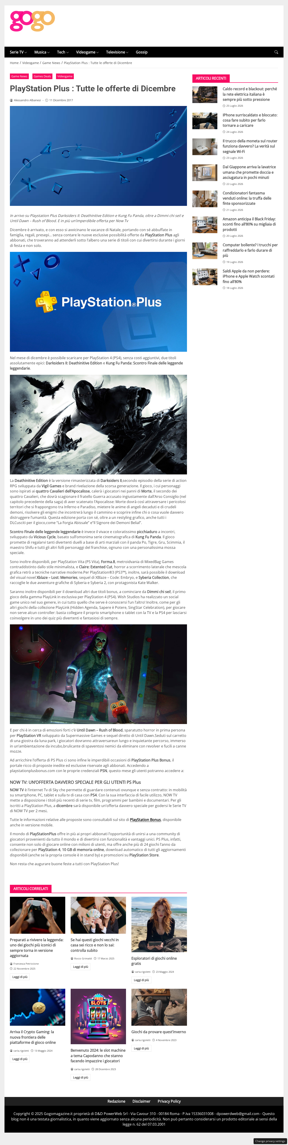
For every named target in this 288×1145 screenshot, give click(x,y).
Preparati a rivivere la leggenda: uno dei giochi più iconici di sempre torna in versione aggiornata (36, 947)
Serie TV (17, 52)
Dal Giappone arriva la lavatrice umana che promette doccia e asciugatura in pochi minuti (249, 172)
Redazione (116, 1101)
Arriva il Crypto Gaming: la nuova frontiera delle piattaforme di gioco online (33, 1037)
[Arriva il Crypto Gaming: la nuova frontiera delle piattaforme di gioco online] (37, 1007)
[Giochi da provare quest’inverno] (159, 1007)
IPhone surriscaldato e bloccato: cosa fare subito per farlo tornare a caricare (250, 120)
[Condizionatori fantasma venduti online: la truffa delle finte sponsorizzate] (204, 199)
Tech (61, 52)
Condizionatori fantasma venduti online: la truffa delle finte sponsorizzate (247, 198)
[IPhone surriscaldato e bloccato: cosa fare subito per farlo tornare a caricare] (204, 121)
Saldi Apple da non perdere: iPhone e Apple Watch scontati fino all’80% (248, 276)
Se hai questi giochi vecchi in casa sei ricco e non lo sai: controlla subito (95, 945)
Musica (40, 52)
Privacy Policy (169, 1101)
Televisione (115, 52)
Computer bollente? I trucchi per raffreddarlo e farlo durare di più (250, 250)
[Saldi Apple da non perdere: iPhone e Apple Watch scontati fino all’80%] (204, 277)
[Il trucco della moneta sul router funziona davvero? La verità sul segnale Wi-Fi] (204, 146)
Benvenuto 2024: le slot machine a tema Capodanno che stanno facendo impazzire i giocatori (98, 1055)
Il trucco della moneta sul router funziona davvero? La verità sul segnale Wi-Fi (250, 146)
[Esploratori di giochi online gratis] (159, 924)
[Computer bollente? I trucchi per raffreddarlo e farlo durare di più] (204, 250)
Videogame (85, 52)
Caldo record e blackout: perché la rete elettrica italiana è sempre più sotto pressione (250, 94)
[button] (276, 52)
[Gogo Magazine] (32, 25)
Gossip (142, 52)
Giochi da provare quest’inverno (158, 1031)
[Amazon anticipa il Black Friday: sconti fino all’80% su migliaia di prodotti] (204, 224)
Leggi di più (19, 977)
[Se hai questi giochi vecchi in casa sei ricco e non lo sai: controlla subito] (98, 915)
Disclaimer (142, 1101)
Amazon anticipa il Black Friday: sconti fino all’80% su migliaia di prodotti (249, 224)
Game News (19, 76)
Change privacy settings (270, 1141)
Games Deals (42, 76)
